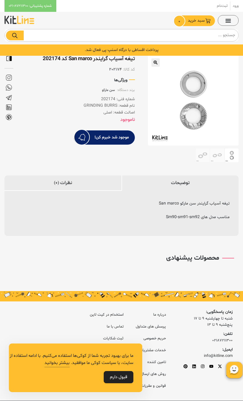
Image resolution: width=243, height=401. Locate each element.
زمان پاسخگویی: (219, 312)
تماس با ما (115, 326)
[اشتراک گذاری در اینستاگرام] (8, 77)
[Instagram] (203, 366)
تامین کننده (156, 362)
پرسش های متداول (151, 326)
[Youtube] (211, 366)
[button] (228, 20)
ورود (236, 6)
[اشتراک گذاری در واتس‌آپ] (8, 87)
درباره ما (159, 314)
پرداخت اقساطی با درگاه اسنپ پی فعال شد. (122, 50)
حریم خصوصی (154, 338)
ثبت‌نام (222, 6)
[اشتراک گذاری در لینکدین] (8, 107)
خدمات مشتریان (153, 350)
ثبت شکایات (113, 338)
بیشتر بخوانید (57, 363)
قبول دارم (118, 377)
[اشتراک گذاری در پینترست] (8, 117)
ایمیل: (227, 349)
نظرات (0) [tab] (63, 183)
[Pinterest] (185, 366)
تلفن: (228, 334)
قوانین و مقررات (153, 386)
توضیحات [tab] (180, 183)
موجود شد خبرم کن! (112, 137)
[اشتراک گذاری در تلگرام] (8, 97)
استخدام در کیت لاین (107, 314)
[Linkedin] (194, 366)
